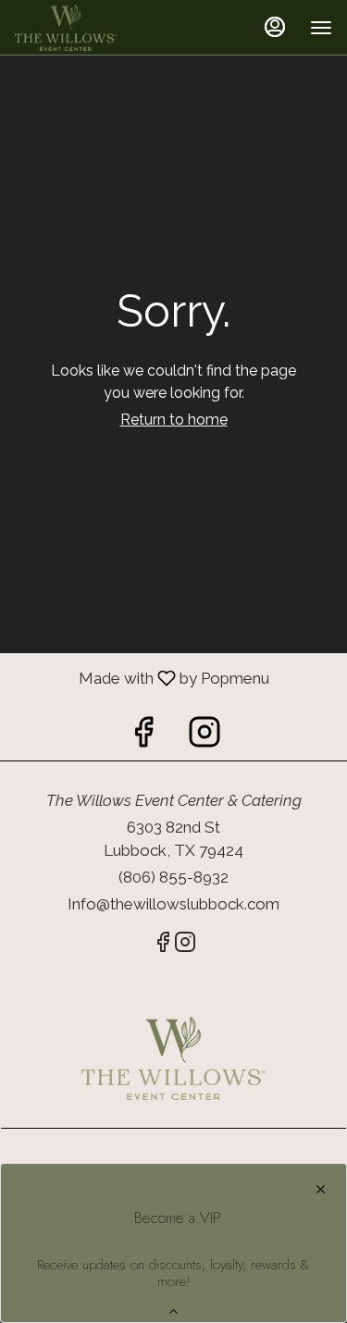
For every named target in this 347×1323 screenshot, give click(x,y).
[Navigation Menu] (321, 27)
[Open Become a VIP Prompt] (173, 1311)
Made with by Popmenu (134, 677)
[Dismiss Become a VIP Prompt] (321, 1189)
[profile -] (275, 27)
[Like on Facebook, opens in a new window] (143, 736)
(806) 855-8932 (173, 877)
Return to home (174, 419)
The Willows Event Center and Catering (173, 1058)
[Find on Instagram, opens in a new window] (204, 736)
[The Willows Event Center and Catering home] (98, 28)
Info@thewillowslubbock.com (173, 904)
